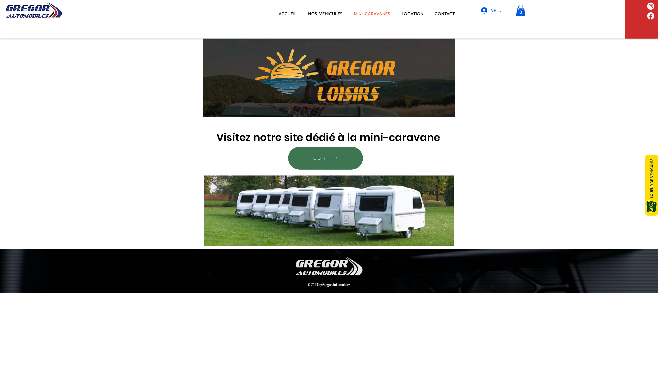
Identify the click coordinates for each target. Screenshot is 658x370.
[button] (520, 10)
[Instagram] (650, 6)
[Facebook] (650, 16)
